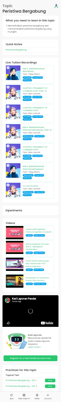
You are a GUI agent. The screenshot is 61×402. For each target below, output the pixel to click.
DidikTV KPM (38, 270)
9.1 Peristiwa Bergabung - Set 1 (21, 380)
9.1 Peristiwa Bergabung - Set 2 (21, 386)
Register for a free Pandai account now (30, 358)
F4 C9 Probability (30, 186)
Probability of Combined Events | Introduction (37, 279)
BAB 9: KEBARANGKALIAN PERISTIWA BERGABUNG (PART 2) (37, 128)
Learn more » (34, 347)
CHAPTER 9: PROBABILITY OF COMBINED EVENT (35, 109)
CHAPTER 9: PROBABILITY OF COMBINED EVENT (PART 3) (35, 89)
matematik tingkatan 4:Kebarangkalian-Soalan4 (39, 230)
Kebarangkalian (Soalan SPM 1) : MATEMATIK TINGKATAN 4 (37, 247)
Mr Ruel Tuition (40, 284)
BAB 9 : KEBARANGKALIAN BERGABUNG (34, 70)
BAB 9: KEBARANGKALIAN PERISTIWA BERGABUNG (33, 167)
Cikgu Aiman (39, 235)
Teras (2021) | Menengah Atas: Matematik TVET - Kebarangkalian (37, 264)
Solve (50, 380)
